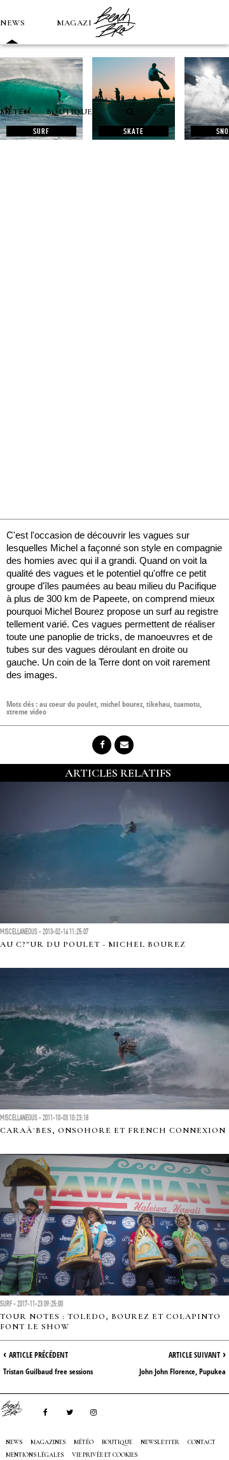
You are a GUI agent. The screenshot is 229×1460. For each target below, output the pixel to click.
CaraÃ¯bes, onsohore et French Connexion (113, 1130)
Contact (202, 1442)
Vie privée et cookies (104, 1455)
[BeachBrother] (114, 41)
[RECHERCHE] (131, 112)
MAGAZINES (83, 23)
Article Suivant (194, 1354)
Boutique (69, 112)
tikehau (158, 704)
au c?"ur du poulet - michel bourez (93, 944)
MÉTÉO (15, 112)
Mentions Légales (35, 1455)
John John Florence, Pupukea (182, 1371)
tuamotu (187, 704)
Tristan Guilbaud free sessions (48, 1371)
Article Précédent (38, 1354)
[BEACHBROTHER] (18, 1408)
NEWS (12, 23)
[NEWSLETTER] (159, 112)
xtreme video (26, 711)
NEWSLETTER (160, 1442)
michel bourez (121, 704)
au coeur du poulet (68, 704)
